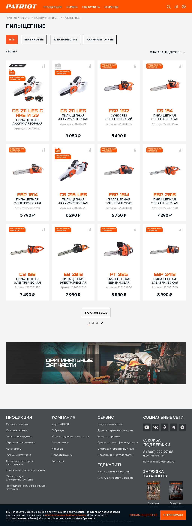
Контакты (58, 461)
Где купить (91, 7)
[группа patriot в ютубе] (147, 427)
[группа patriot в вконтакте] (155, 427)
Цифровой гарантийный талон (117, 448)
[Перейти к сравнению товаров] (176, 6)
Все (11, 39)
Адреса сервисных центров (115, 430)
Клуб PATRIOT (60, 424)
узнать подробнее (143, 515)
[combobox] (165, 52)
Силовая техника (17, 430)
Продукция (53, 7)
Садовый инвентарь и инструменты (19, 462)
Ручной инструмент (18, 455)
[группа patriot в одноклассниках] (164, 427)
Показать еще (96, 312)
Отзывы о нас (60, 442)
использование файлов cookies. (66, 515)
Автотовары (14, 448)
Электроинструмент (19, 436)
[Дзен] (182, 427)
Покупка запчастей (110, 424)
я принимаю (173, 515)
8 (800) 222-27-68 (158, 452)
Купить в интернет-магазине (116, 477)
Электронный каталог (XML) (116, 455)
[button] (168, 7)
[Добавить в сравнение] (43, 65)
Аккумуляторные (100, 39)
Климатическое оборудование (26, 470)
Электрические (65, 39)
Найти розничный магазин (114, 471)
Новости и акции (62, 455)
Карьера (57, 448)
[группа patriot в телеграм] (173, 427)
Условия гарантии (109, 436)
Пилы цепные (71, 18)
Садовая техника (45, 18)
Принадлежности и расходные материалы (26, 487)
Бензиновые (34, 39)
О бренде (111, 7)
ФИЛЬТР (11, 51)
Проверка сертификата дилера (118, 442)
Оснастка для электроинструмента (20, 478)
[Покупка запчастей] (96, 363)
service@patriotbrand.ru (158, 461)
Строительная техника (20, 442)
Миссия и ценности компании (70, 436)
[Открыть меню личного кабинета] (184, 6)
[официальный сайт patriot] (21, 6)
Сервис (72, 7)
